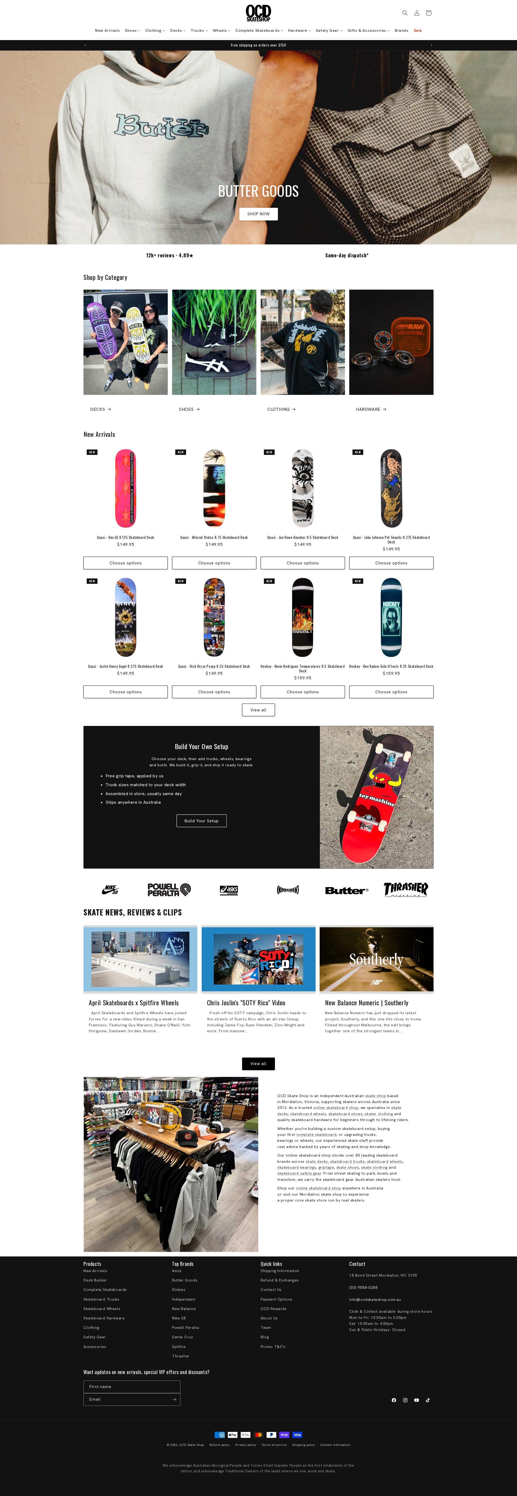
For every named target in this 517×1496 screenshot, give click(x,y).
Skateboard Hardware (104, 1318)
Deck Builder (95, 1280)
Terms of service (274, 1445)
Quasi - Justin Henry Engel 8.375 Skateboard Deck (125, 666)
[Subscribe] (174, 1399)
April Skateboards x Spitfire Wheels (134, 1002)
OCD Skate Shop (192, 1445)
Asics (177, 1270)
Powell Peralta (185, 1327)
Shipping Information (280, 1270)
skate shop (375, 1095)
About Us (269, 1318)
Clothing (91, 1327)
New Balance (184, 1308)
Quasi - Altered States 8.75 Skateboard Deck (214, 537)
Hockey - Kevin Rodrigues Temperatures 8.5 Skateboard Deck (303, 668)
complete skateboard (316, 1134)
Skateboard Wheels (101, 1308)
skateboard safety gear (299, 1173)
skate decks (317, 1161)
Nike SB (179, 1318)
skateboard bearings (296, 1167)
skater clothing (379, 1113)
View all (258, 710)
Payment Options (276, 1299)
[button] (132, 30)
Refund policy (219, 1445)
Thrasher (181, 1356)
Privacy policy (245, 1445)
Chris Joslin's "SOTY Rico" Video (246, 1002)
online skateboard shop (335, 1107)
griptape (326, 1167)
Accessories (94, 1346)
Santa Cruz (182, 1337)
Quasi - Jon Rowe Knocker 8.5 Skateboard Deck (302, 537)
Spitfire (179, 1346)
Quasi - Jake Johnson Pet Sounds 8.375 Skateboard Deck (391, 539)
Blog (265, 1337)
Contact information (335, 1445)
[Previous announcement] (85, 45)
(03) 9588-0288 (363, 1287)
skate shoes (347, 1167)
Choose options (126, 563)
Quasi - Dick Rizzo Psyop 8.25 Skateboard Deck (214, 666)
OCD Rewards (274, 1308)
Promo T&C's (273, 1346)
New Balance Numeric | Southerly (366, 1002)
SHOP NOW (258, 214)
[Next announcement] (432, 45)
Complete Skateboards (105, 1289)
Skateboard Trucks (101, 1299)
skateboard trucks (347, 1161)
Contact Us (271, 1289)
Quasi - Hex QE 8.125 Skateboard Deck (125, 537)
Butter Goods (184, 1280)
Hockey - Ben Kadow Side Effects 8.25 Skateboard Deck (391, 666)
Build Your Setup (202, 821)
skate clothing (374, 1167)
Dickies (178, 1289)
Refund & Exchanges (280, 1280)
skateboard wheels (308, 1113)
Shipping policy (303, 1445)
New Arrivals (95, 1270)
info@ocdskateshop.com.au (375, 1299)
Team (266, 1327)
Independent (183, 1299)
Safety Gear (94, 1337)
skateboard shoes (346, 1113)
